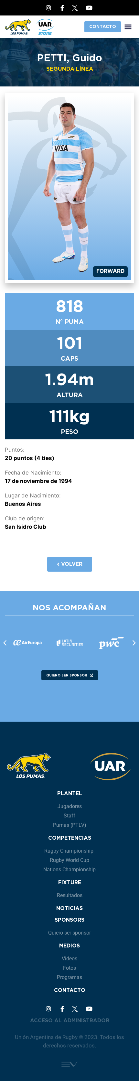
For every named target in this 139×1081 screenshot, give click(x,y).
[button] (128, 27)
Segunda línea (69, 68)
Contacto (69, 990)
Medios (69, 946)
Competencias (69, 838)
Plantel (69, 793)
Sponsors (69, 920)
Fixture (69, 882)
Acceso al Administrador (69, 1020)
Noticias (69, 908)
